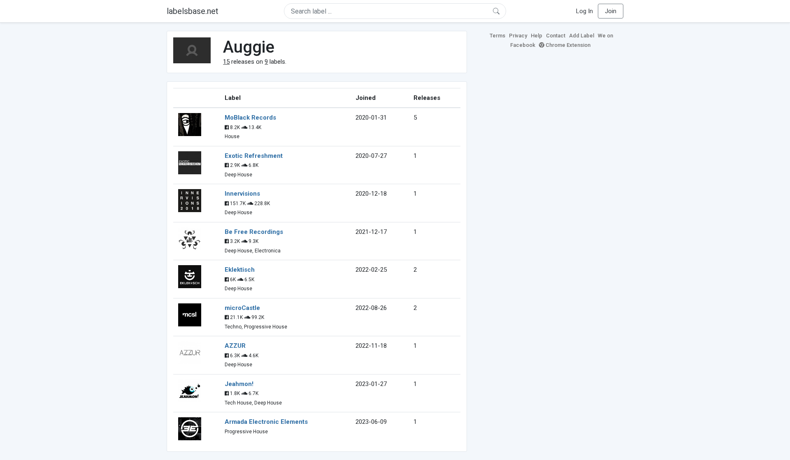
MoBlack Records (250, 117)
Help (536, 35)
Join (610, 11)
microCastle (242, 308)
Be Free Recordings (254, 232)
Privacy (518, 35)
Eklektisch (240, 269)
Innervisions (242, 193)
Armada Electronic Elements (266, 421)
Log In (584, 11)
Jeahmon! (239, 384)
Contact (555, 35)
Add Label (581, 35)
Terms (497, 35)
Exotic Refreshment (254, 155)
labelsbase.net (192, 11)
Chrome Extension (567, 45)
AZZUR (235, 345)
